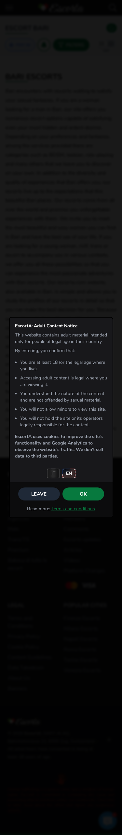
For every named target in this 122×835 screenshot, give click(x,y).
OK (83, 494)
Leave (39, 494)
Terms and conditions (73, 509)
